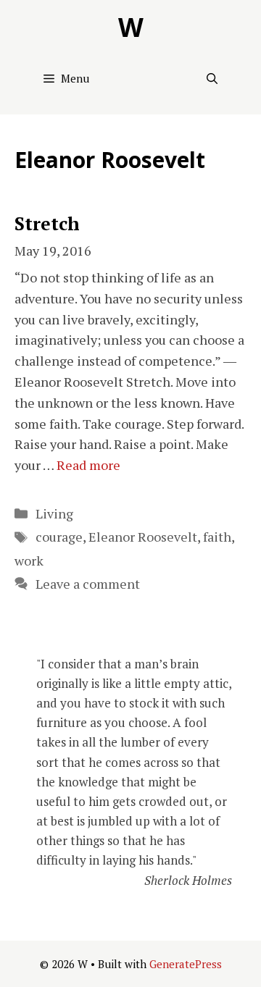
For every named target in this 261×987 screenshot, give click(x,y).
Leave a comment (88, 583)
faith (217, 536)
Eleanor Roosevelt (142, 536)
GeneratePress (185, 964)
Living (54, 513)
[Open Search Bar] (212, 78)
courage (59, 536)
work (29, 560)
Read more (88, 465)
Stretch (47, 223)
